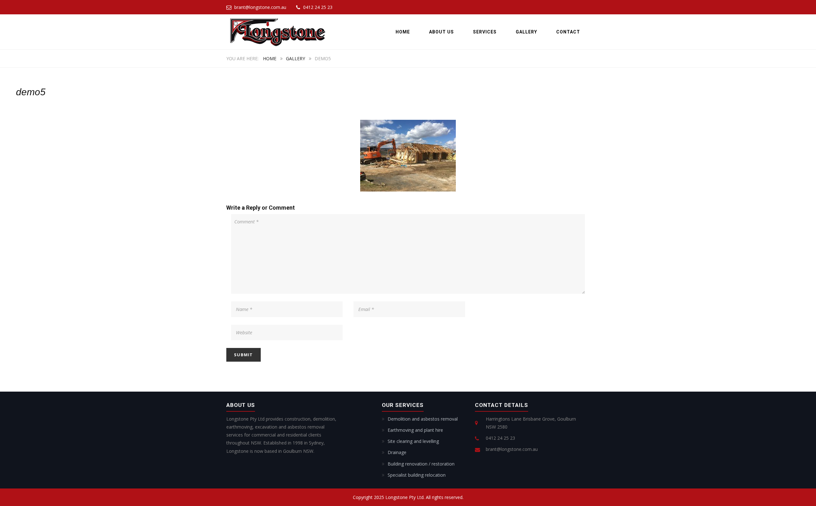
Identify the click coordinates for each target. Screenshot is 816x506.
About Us (441, 31)
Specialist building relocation (417, 475)
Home (403, 31)
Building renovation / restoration (421, 464)
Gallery (526, 31)
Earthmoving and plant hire (415, 430)
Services (485, 31)
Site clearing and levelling (413, 441)
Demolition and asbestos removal (423, 419)
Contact (568, 31)
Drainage (397, 452)
